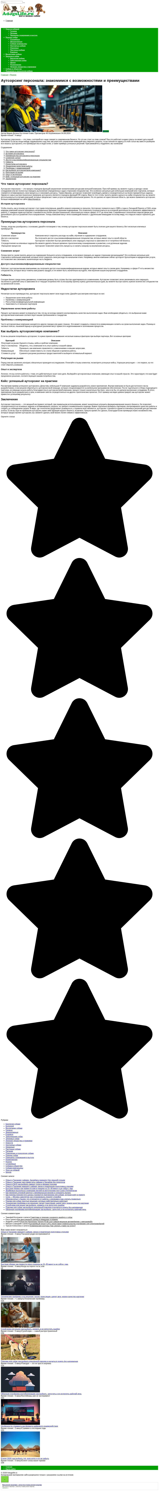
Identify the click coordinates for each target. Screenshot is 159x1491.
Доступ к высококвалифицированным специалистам (28, 160)
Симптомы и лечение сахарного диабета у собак (51, 1217)
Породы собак (12, 37)
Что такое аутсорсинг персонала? (20, 151)
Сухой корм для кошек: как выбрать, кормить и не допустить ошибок (35, 1205)
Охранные (14, 48)
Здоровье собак (12, 56)
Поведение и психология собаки (19, 71)
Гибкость (9, 162)
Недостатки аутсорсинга (16, 164)
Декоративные (16, 42)
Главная (9, 21)
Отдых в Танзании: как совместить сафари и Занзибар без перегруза (35, 1182)
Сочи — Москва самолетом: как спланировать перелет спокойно (33, 1197)
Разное (106, 131)
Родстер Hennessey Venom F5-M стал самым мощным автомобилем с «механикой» (56, 1222)
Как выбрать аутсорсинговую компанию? (23, 170)
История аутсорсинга (15, 154)
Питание (13, 33)
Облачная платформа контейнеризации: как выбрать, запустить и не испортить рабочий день (46, 1209)
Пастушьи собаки (17, 50)
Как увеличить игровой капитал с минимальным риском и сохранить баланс (38, 1193)
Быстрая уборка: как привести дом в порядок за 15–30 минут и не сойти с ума (39, 1189)
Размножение (15, 65)
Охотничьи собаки (18, 46)
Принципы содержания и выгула (23, 35)
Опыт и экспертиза (14, 175)
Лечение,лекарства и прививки (23, 67)
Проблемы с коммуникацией (18, 168)
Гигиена (13, 31)
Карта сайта (10, 1469)
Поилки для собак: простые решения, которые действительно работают (37, 1201)
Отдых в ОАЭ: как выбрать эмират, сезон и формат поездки (31, 1184)
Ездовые (14, 52)
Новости (9, 1143)
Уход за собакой (12, 29)
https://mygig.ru (34, 199)
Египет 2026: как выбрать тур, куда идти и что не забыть (25, 1459)
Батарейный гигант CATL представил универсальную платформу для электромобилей (66, 1224)
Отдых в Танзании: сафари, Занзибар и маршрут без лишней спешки (35, 1180)
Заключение (11, 179)
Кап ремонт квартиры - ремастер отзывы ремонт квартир (18, 1486)
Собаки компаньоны (18, 44)
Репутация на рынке (14, 172)
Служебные (15, 39)
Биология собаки (17, 58)
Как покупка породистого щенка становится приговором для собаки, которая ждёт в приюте (45, 1195)
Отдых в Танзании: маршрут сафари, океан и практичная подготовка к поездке (39, 1186)
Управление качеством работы (19, 166)
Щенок (13, 62)
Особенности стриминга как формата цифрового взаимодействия (29, 1426)
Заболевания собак (18, 60)
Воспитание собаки (14, 54)
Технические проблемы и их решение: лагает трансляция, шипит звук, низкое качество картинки (47, 1203)
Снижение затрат (13, 158)
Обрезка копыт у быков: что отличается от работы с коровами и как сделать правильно (43, 1199)
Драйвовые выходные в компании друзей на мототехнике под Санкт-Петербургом (41, 1191)
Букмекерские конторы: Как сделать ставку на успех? (53, 1226)
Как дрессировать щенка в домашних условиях (37, 1220)
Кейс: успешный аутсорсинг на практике (23, 177)
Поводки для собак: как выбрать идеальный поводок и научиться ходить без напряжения (44, 1207)
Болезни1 (10, 1126)
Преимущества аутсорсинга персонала (23, 156)
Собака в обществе (14, 69)
